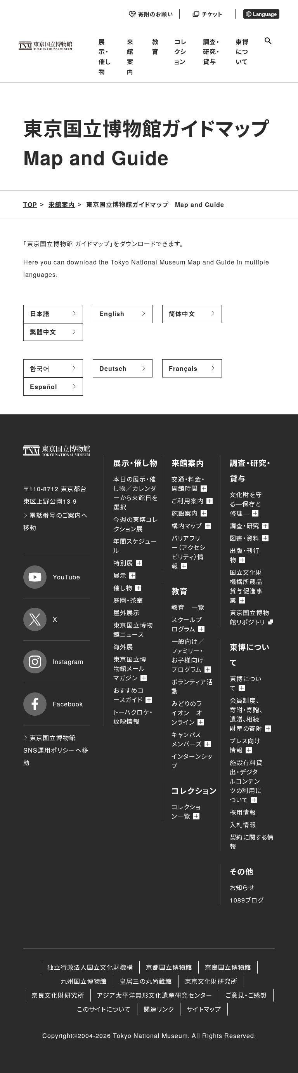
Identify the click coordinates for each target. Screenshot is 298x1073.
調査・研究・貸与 (211, 51)
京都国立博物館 (169, 967)
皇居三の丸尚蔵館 (146, 981)
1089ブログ (246, 900)
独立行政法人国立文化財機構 (90, 967)
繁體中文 (43, 331)
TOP (30, 204)
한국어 (40, 368)
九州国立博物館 (84, 981)
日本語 (40, 313)
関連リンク (159, 1009)
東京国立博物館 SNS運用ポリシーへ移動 (55, 750)
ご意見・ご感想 (246, 995)
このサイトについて (104, 1009)
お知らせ (242, 887)
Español (43, 386)
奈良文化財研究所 (57, 995)
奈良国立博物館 (228, 967)
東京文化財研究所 (211, 981)
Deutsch (113, 368)
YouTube (66, 576)
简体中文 (182, 313)
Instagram (68, 661)
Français (183, 368)
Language (265, 14)
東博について (242, 51)
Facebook (68, 703)
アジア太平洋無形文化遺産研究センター (155, 995)
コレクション (180, 51)
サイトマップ (204, 1009)
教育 (155, 46)
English (112, 313)
